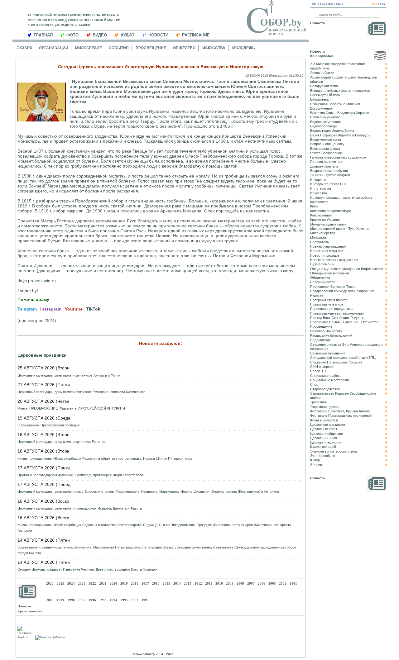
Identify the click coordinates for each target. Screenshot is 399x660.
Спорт (315, 384)
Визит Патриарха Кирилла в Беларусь (340, 135)
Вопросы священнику (327, 144)
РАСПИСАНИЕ (196, 35)
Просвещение (151, 48)
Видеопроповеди (323, 126)
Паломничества (322, 282)
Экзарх (24, 48)
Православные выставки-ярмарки (337, 313)
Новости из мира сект (327, 251)
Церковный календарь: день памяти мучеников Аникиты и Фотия (68, 375)
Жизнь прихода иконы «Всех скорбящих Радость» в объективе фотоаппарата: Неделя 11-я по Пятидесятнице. (105, 458)
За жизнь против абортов (330, 175)
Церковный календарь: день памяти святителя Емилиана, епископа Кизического (81, 392)
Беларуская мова (324, 86)
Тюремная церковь (325, 407)
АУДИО (127, 35)
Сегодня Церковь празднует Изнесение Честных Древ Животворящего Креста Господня (87, 569)
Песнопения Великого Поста (332, 286)
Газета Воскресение (326, 153)
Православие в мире (326, 304)
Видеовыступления (325, 122)
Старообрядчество (325, 389)
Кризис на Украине (325, 219)
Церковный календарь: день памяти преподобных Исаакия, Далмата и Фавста (79, 508)
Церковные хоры (323, 429)
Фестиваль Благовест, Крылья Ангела (340, 411)
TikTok (93, 308)
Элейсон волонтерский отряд (333, 451)
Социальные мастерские (330, 380)
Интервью (318, 180)
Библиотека (319, 99)
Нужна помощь (322, 264)
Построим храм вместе (329, 300)
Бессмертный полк (325, 95)
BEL (314, 4)
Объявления (320, 277)
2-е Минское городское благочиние (338, 64)
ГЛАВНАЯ (43, 35)
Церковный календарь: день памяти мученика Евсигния (61, 442)
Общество (184, 48)
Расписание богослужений (331, 335)
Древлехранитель (324, 166)
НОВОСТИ (158, 35)
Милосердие (88, 48)
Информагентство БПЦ (328, 184)
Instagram (50, 308)
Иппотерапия (320, 188)
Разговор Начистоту (326, 331)
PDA (382, 4)
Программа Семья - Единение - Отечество (344, 322)
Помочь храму (33, 299)
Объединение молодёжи (329, 273)
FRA (338, 4)
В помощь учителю (325, 117)
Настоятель (319, 242)
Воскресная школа (325, 148)
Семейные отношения (327, 353)
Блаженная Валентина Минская (335, 104)
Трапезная (318, 402)
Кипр (314, 206)
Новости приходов (324, 255)
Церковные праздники (42, 355)
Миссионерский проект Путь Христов (339, 228)
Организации (53, 48)
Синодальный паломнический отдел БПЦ (343, 357)
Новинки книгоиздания (328, 246)
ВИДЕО (100, 35)
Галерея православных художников (338, 157)
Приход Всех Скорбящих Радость (337, 318)
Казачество (319, 202)
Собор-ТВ (318, 371)
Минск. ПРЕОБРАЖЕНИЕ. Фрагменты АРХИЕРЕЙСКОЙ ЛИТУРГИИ (71, 408)
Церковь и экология (325, 442)
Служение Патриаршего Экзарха (336, 362)
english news (320, 68)
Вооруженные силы (325, 139)
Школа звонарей (323, 447)
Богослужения (321, 108)
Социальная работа (325, 375)
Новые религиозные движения (334, 260)
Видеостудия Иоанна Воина (332, 130)
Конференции (321, 215)
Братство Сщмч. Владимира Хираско (339, 113)
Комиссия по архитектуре (330, 211)
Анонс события (322, 72)
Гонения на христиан (326, 162)
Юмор (315, 460)
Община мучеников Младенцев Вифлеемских (346, 269)
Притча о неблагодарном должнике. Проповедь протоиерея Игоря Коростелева (80, 475)
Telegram (27, 308)
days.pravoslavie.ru (36, 280)
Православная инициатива (331, 309)
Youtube (74, 308)
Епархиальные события (329, 171)
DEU (330, 4)
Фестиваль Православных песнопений (341, 415)
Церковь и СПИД (323, 438)
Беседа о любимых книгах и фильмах (340, 91)
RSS (374, 4)
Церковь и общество (326, 433)
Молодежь (243, 48)
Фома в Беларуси (324, 420)
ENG (322, 4)
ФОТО (72, 35)
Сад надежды (320, 340)
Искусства (213, 48)
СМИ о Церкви (321, 366)
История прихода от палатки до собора (341, 197)
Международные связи (328, 224)
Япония (316, 465)
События (119, 48)
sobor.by (28, 290)
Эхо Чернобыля (322, 456)
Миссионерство (322, 233)
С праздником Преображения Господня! (48, 425)
